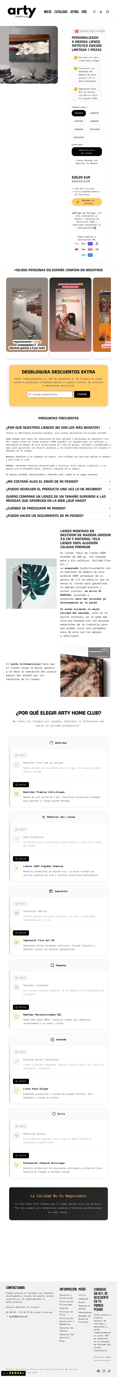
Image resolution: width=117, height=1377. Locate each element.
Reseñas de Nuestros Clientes (85, 1319)
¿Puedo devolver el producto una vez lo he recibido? (54, 489)
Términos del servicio (66, 1369)
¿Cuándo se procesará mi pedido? (36, 508)
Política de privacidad (42, 1369)
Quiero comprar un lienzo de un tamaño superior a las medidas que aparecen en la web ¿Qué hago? (56, 498)
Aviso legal (32, 1373)
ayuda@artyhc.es (18, 1316)
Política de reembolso (17, 1369)
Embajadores (85, 1312)
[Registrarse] (108, 1357)
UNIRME (82, 394)
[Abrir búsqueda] (94, 11)
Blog (62, 1341)
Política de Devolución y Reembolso (67, 1321)
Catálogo (83, 1299)
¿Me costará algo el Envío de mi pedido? (42, 481)
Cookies (64, 1308)
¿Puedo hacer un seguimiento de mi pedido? (44, 515)
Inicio (82, 1295)
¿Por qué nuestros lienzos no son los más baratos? (53, 427)
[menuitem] (84, 11)
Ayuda (82, 1302)
